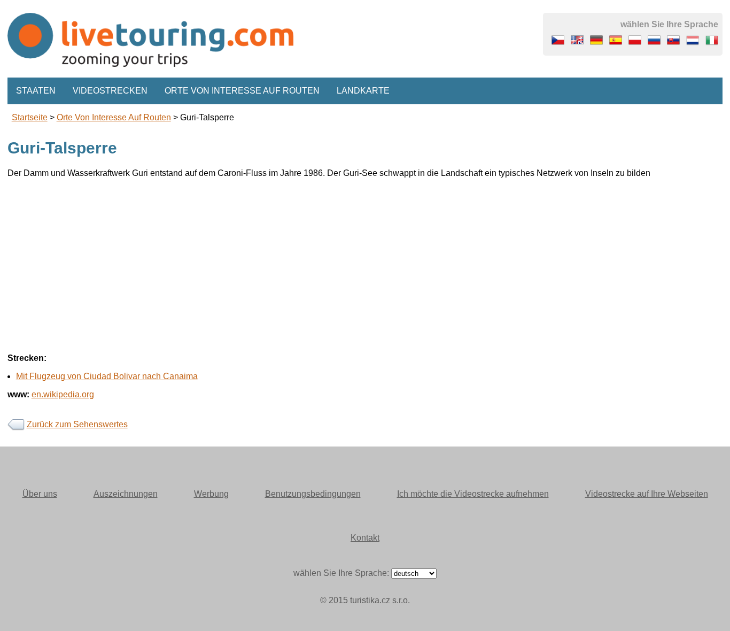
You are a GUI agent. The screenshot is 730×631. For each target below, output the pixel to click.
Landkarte (363, 90)
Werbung (211, 493)
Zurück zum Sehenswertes (77, 424)
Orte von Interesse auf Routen (242, 90)
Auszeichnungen (126, 493)
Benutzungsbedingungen (313, 493)
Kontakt (365, 537)
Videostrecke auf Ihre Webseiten (646, 493)
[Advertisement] (328, 261)
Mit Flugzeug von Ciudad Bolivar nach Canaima (107, 376)
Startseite (30, 117)
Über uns (39, 493)
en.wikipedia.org (63, 394)
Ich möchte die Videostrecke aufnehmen (473, 493)
